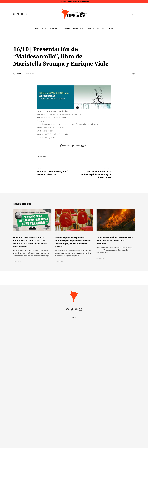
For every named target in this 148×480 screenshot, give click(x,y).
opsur (19, 74)
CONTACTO (90, 28)
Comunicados (43, 156)
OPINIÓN (66, 28)
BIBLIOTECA (77, 28)
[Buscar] (133, 14)
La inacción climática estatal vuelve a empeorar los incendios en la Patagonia (115, 240)
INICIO (74, 317)
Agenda (110, 28)
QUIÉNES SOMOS (40, 28)
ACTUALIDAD (54, 28)
